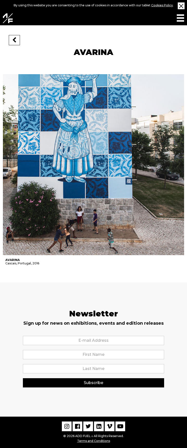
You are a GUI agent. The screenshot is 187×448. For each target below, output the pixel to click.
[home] (8, 18)
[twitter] (88, 426)
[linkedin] (99, 426)
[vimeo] (109, 426)
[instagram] (67, 426)
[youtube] (120, 426)
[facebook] (77, 426)
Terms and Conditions (93, 441)
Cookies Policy (162, 5)
